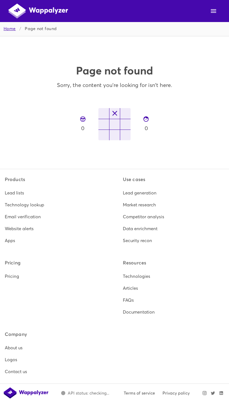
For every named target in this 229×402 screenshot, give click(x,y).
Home (10, 28)
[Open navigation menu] (213, 11)
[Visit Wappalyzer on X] (213, 393)
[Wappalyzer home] (38, 11)
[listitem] (55, 193)
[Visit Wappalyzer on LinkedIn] (221, 393)
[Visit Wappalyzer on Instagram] (204, 393)
